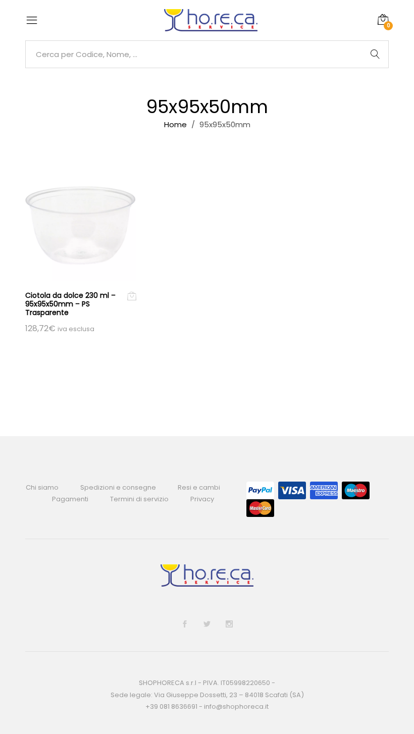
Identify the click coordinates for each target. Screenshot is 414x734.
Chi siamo (42, 487)
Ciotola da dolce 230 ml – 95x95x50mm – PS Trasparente (70, 304)
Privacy (202, 499)
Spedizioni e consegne (118, 487)
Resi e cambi (199, 487)
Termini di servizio (139, 499)
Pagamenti (70, 499)
